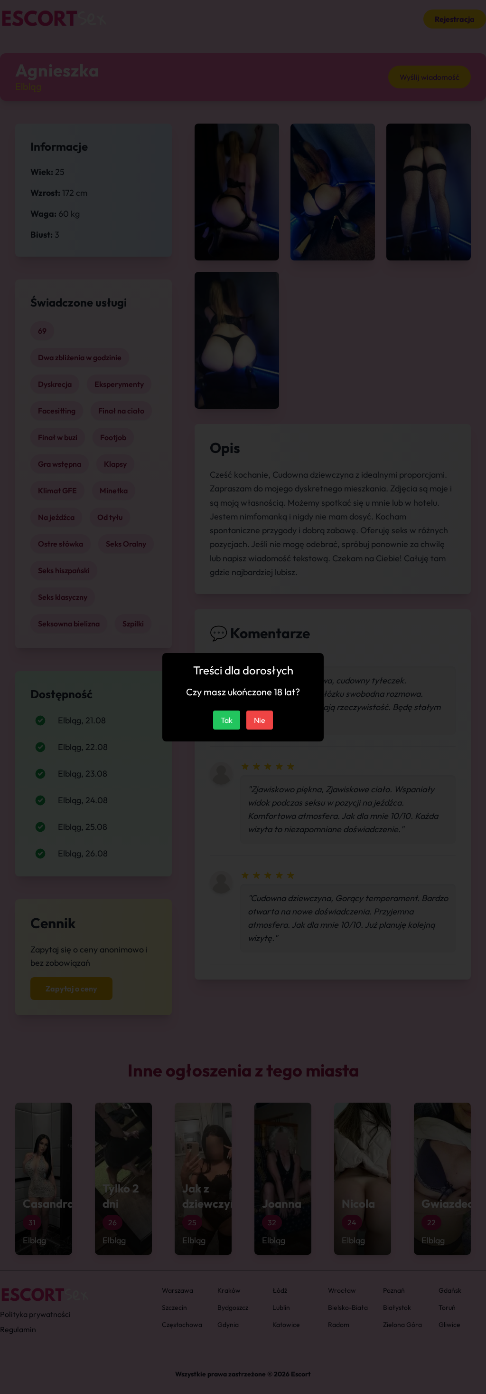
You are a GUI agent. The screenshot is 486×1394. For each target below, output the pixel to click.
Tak (227, 720)
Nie (259, 720)
